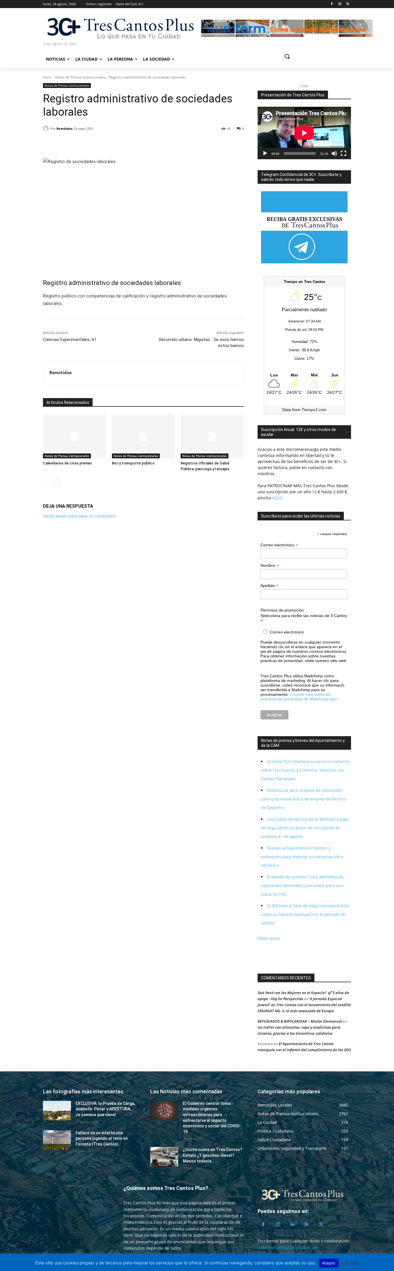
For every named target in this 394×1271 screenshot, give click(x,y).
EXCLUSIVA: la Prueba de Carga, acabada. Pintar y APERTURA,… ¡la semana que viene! (105, 1109)
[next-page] (55, 481)
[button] (309, 56)
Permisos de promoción (282, 610)
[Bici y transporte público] (143, 436)
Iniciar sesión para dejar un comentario (79, 515)
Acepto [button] (328, 1263)
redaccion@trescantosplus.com (288, 1247)
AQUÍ (276, 497)
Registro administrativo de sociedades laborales (112, 282)
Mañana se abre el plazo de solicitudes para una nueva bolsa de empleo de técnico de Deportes (303, 799)
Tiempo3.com (314, 409)
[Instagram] (339, 4)
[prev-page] (46, 481)
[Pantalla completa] (343, 153)
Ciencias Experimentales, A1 (70, 339)
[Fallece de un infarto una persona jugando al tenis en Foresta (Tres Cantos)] (57, 1140)
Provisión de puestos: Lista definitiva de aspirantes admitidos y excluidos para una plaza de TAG (302, 885)
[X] (347, 4)
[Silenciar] (334, 153)
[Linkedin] (75, 143)
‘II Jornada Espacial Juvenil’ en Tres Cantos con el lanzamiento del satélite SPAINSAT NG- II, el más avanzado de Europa (304, 1004)
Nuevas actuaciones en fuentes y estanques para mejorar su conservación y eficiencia (302, 856)
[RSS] (306, 1224)
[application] (304, 133)
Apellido (269, 585)
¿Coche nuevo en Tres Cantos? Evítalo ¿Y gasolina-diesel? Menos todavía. (212, 1155)
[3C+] (120, 28)
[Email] (88, 143)
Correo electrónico (279, 545)
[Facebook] (332, 4)
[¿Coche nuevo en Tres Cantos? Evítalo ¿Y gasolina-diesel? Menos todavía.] (164, 1157)
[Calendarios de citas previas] (74, 436)
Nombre (269, 565)
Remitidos (64, 128)
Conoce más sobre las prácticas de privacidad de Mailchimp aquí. (299, 696)
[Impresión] (102, 143)
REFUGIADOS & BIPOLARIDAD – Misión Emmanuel (300, 1021)
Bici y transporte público (133, 463)
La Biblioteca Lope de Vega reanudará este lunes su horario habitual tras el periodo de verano (305, 914)
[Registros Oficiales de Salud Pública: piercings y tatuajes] (212, 436)
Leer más (349, 1263)
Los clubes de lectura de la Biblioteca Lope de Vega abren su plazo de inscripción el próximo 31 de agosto (305, 827)
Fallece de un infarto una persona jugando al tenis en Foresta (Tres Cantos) (102, 1138)
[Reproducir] (265, 153)
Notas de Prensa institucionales (80, 77)
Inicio (47, 77)
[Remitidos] (46, 129)
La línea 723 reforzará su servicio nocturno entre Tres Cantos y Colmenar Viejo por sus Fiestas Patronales (305, 770)
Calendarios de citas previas (67, 463)
